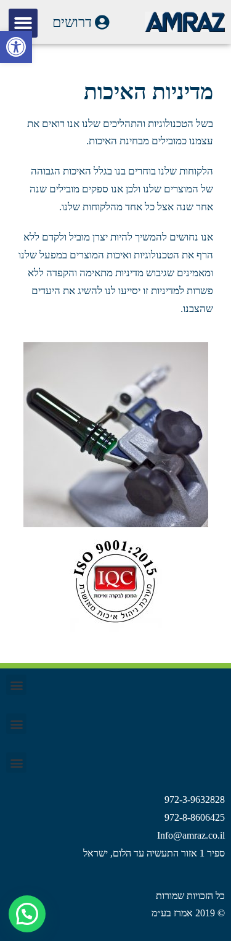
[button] (16, 47)
